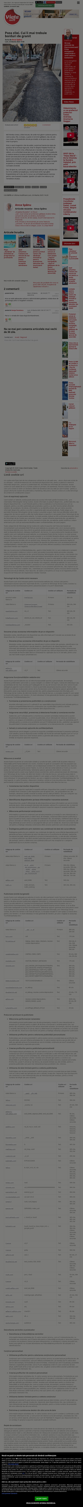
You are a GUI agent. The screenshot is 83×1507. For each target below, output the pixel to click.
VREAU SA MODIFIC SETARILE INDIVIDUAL (40, 1503)
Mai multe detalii (13, 1464)
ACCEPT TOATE (41, 1499)
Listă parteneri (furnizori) (9, 1493)
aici (23, 1473)
